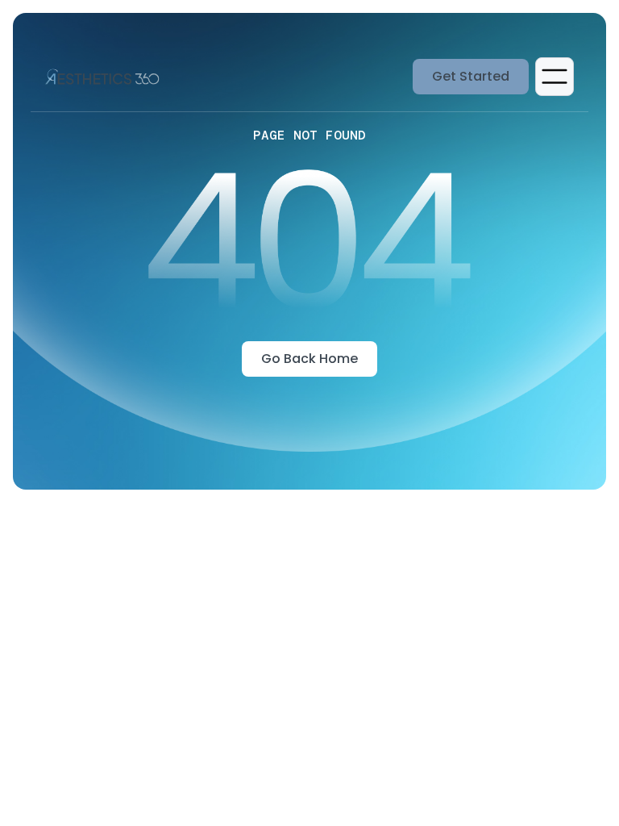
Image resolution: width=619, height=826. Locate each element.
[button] (554, 76)
